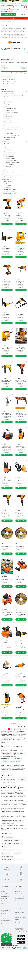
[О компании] (7, 867)
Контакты (17, 900)
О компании (3, 923)
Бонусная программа (19, 914)
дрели (19, 761)
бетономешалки (4, 763)
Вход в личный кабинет (19, 898)
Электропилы (7, 853)
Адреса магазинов (4, 3)
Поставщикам (3, 913)
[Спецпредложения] (21, 873)
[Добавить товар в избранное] (12, 197)
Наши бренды (3, 900)
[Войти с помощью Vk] (24, 7)
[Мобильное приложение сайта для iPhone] (21, 939)
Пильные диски (7, 843)
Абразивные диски (8, 837)
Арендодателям (4, 915)
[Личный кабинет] (21, 879)
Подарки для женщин (21, 18)
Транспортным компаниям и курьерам (6, 921)
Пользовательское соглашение (21, 925)
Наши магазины (4, 898)
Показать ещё (13, 723)
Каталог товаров (4, 886)
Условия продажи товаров (20, 910)
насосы (9, 761)
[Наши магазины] (7, 873)
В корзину (8, 224)
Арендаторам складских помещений (5, 911)
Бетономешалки (19, 843)
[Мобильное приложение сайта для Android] (21, 936)
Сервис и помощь (19, 886)
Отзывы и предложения (19, 896)
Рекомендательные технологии (21, 931)
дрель (23, 739)
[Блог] (21, 867)
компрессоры (14, 761)
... (20, 729)
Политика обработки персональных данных (19, 923)
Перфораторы (18, 853)
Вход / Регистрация (18, 7)
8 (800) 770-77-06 (15, 5)
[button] (8, 14)
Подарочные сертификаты (20, 912)
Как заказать (17, 888)
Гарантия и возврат (18, 893)
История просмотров (5, 896)
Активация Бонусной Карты (20, 917)
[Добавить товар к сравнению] (9, 197)
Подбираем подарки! (6, 18)
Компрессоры (7, 846)
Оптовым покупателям (5, 918)
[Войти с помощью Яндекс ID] (26, 7)
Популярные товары (5, 888)
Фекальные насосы (8, 856)
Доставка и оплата (18, 891)
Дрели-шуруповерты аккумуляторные (12, 840)
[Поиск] (16, 10)
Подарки (2, 903)
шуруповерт (18, 739)
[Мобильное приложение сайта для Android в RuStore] (21, 942)
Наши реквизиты (4, 926)
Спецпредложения (4, 893)
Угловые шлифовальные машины (11, 850)
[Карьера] (7, 879)
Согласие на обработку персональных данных (19, 929)
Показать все (19, 859)
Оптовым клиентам (21, 3)
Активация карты (13, 3)
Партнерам (3, 908)
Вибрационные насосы (9, 859)
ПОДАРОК (6, 945)
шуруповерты (4, 761)
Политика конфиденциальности (19, 920)
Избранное (3, 891)
